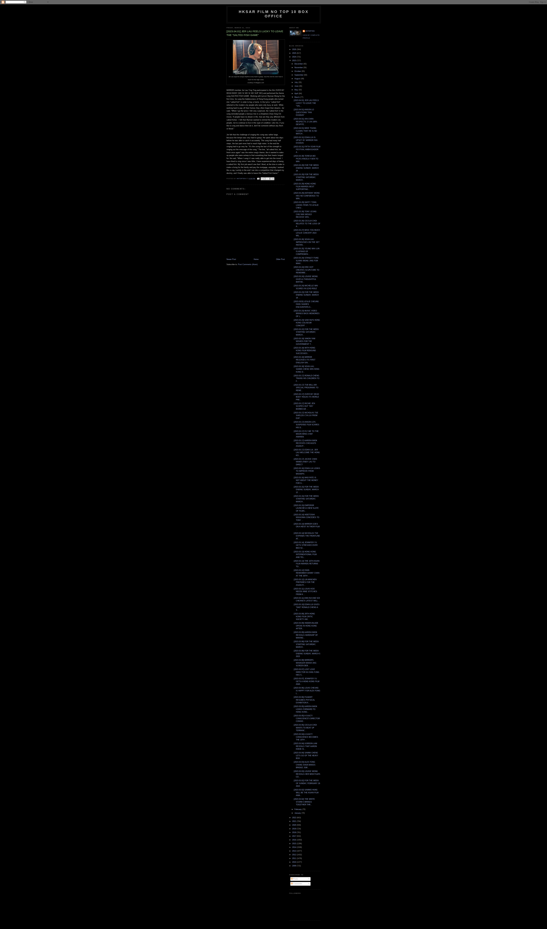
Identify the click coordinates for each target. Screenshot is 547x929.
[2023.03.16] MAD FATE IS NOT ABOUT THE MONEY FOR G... (306, 480)
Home (256, 259)
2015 (294, 843)
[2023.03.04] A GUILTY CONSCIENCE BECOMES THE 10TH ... (306, 737)
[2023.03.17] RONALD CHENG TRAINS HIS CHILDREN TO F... (306, 378)
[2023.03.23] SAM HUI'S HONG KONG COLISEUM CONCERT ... (307, 323)
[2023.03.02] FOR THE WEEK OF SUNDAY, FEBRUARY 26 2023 (307, 783)
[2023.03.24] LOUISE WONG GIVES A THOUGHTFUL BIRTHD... (306, 279)
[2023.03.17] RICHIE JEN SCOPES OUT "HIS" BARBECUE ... (304, 406)
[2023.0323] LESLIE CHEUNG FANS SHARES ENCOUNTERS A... (306, 304)
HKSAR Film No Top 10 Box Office (274, 14)
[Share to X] (267, 178)
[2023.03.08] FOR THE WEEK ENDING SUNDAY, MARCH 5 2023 (307, 653)
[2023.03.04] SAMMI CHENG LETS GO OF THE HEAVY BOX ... (306, 755)
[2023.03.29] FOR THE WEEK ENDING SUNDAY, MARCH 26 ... (306, 168)
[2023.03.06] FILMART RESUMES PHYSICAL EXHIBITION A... (304, 700)
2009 (294, 866)
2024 (294, 57)
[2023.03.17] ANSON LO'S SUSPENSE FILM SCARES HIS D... (306, 425)
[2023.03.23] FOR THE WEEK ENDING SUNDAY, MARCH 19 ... (306, 295)
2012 (294, 855)
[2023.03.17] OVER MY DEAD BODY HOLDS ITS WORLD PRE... (306, 397)
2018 (294, 832)
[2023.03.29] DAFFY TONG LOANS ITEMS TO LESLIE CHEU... (306, 205)
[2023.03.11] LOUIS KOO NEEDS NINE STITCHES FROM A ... (305, 591)
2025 (294, 53)
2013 (294, 851)
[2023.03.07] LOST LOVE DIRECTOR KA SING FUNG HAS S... (306, 672)
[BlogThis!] (264, 178)
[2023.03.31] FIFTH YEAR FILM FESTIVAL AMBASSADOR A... (307, 149)
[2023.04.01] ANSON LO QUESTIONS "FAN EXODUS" (304, 112)
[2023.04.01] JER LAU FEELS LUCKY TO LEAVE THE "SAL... (306, 103)
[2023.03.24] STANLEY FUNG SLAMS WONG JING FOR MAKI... (306, 260)
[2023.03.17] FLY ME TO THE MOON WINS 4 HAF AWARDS (306, 434)
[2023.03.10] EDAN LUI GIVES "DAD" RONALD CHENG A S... (307, 607)
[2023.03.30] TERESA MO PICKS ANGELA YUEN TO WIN (306, 159)
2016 (294, 840)
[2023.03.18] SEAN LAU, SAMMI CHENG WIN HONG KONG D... (306, 369)
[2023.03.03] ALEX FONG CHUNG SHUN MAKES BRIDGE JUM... (304, 765)
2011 (294, 858)
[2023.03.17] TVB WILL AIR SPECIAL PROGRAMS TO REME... (306, 388)
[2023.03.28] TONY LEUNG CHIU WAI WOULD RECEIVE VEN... (305, 214)
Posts (295, 879)
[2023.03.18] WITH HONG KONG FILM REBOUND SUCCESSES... (305, 350)
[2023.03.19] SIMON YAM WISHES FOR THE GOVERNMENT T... (304, 341)
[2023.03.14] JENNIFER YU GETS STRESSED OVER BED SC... (306, 545)
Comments (297, 884)
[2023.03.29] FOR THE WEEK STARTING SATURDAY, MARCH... (306, 177)
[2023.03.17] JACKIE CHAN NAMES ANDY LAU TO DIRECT (305, 462)
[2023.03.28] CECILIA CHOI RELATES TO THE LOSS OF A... (307, 223)
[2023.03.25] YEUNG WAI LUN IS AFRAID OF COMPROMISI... (306, 251)
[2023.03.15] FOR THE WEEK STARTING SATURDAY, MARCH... (306, 499)
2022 (294, 818)
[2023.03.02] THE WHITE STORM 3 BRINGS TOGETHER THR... (304, 802)
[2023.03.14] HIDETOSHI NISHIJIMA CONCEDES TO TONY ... (306, 517)
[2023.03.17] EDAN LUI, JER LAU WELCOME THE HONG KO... (307, 452)
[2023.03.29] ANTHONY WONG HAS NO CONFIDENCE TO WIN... (307, 196)
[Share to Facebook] (270, 178)
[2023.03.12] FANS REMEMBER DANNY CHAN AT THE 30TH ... (306, 573)
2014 (294, 847)
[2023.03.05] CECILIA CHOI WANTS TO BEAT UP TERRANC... (305, 728)
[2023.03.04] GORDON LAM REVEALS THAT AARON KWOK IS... (305, 746)
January (298, 813)
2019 (294, 829)
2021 (294, 821)
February (298, 809)
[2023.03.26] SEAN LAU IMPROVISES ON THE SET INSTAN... (307, 242)
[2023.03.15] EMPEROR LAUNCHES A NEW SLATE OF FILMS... (306, 508)
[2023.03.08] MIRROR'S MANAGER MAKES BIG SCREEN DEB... (305, 663)
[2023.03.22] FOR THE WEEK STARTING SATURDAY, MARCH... (306, 332)
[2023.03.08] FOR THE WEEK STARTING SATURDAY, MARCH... (306, 644)
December (298, 64)
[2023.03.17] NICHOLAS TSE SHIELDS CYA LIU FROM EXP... (306, 415)
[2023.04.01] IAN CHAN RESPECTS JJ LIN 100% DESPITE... (305, 121)
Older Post (280, 259)
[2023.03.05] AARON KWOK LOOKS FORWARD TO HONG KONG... (305, 709)
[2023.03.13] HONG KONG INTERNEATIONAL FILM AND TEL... (305, 554)
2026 (294, 49)
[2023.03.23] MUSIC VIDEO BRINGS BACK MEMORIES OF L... (307, 313)
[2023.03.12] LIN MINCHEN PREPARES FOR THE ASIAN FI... (305, 582)
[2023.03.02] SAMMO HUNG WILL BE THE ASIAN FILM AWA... (306, 792)
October (298, 71)
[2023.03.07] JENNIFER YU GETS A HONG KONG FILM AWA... (306, 681)
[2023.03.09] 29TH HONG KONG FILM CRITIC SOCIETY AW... (304, 616)
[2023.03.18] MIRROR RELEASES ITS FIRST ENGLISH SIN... (304, 360)
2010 (294, 862)
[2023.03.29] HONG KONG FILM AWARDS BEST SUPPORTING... (305, 186)
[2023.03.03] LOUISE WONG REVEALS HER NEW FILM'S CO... (307, 774)
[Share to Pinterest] (273, 178)
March (297, 97)
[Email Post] (258, 178)
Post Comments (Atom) (248, 264)
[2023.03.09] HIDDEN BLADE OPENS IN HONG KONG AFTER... (306, 626)
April (296, 93)
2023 (294, 60)
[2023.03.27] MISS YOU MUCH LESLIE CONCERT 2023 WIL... (307, 233)
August (297, 79)
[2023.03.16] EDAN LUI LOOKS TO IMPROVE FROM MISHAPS (307, 471)
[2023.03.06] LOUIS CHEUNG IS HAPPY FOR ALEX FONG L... (307, 690)
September (299, 75)
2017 (294, 836)
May (296, 90)
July (296, 82)
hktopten (310, 31)
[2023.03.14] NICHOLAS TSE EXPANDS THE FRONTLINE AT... (307, 536)
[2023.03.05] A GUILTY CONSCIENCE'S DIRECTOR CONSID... (307, 718)
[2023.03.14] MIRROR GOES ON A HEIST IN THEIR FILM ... (307, 527)
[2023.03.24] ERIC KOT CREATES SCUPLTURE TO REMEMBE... (306, 270)
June (296, 86)
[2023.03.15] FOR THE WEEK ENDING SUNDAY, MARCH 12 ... (306, 489)
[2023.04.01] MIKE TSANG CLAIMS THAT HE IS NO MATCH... (305, 131)
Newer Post (231, 259)
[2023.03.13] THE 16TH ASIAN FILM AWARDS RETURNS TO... (306, 564)
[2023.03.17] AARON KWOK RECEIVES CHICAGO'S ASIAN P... (305, 443)
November (298, 67)
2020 (294, 825)
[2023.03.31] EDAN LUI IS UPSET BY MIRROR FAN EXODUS (305, 140)
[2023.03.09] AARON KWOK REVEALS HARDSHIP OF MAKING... (306, 635)
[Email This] (262, 178)
